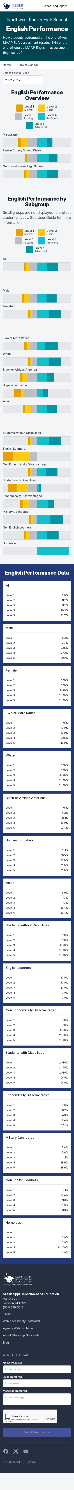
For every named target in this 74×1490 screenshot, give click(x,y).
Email (13, 1376)
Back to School (27, 65)
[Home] (13, 5)
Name (13, 1362)
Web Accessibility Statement (21, 1321)
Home (7, 65)
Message (15, 1390)
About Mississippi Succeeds (21, 1335)
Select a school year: (16, 72)
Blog (6, 1342)
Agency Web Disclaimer (18, 1328)
